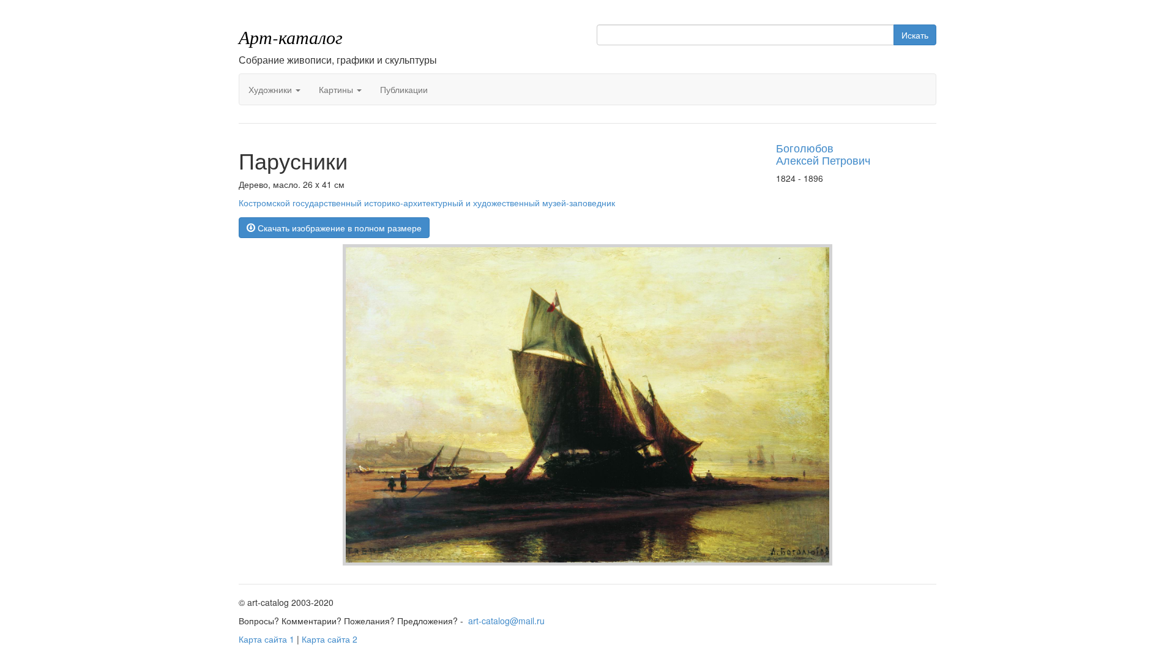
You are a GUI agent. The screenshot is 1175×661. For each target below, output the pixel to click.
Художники (271, 89)
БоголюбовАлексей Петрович (823, 154)
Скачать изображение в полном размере (338, 228)
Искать (914, 35)
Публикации (404, 89)
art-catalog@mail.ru (506, 620)
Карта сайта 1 (266, 639)
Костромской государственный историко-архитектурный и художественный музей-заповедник (427, 202)
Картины (337, 89)
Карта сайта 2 (329, 639)
